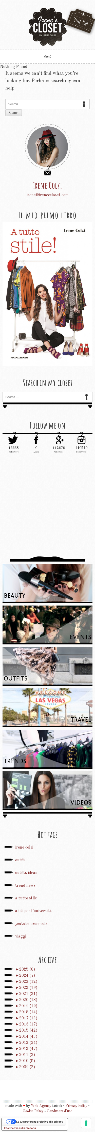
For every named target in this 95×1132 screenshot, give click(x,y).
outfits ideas (26, 873)
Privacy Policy (76, 1106)
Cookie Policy (33, 1111)
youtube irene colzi (31, 924)
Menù (47, 56)
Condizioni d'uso (59, 1111)
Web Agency (41, 1106)
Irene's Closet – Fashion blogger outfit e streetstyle (48, 27)
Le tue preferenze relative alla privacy (39, 1121)
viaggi (20, 936)
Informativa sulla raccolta (20, 1127)
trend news (25, 886)
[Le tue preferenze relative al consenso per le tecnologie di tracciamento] (86, 1123)
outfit (20, 860)
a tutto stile (26, 898)
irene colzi (24, 848)
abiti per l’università (33, 911)
